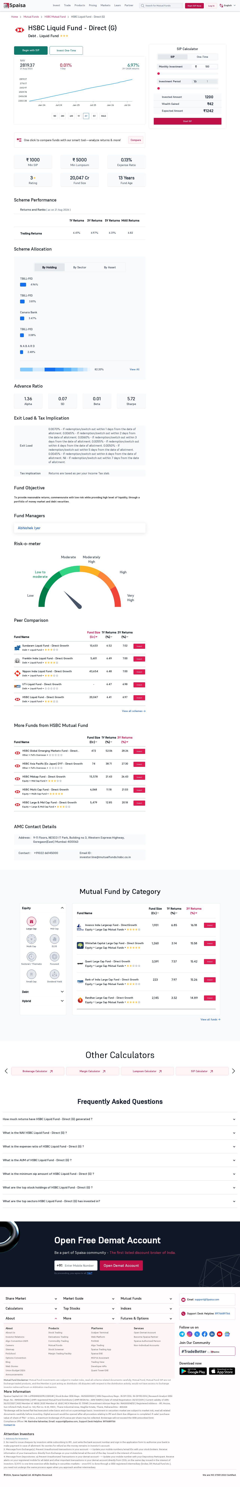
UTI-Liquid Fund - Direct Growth (42, 684)
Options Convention (16, 1357)
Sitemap (10, 1349)
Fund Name (21, 637)
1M (54, 115)
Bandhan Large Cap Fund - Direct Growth (109, 997)
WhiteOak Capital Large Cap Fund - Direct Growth (114, 943)
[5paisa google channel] (227, 1334)
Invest (56, 5)
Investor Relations (15, 1336)
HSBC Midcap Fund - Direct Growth (43, 776)
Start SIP (187, 121)
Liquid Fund (49, 35)
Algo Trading (97, 1345)
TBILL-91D (26, 278)
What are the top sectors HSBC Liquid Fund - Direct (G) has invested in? (51, 1201)
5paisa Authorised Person (147, 1341)
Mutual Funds (31, 16)
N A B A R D (27, 346)
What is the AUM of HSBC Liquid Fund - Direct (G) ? (37, 1160)
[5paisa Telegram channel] (182, 1334)
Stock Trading (55, 1332)
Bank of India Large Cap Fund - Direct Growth (112, 979)
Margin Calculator (90, 1071)
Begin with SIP (30, 50)
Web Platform (98, 1336)
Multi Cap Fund (39, 793)
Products (79, 5)
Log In (211, 5)
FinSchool (11, 1353)
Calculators (14, 1308)
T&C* (89, 1273)
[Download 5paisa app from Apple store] (222, 1372)
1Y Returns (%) (109, 634)
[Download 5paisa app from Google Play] (193, 1372)
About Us (10, 1332)
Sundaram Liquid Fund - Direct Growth (45, 645)
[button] (226, 5)
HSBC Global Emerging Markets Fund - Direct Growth (50, 751)
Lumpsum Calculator (144, 1071)
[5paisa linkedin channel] (212, 1334)
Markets (105, 5)
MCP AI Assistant (100, 1357)
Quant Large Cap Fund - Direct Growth (107, 961)
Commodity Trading (58, 1341)
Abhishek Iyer (29, 527)
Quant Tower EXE (100, 1370)
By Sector (79, 267)
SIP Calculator (199, 1071)
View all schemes (132, 711)
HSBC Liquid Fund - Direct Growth (43, 697)
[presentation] (6, 1071)
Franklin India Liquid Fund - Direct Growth (47, 658)
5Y (94, 115)
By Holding (49, 267)
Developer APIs (99, 1366)
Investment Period (170, 81)
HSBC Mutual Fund (55, 16)
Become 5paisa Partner (146, 1336)
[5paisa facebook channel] (204, 1334)
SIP (173, 56)
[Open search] (143, 6)
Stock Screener (56, 1349)
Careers (10, 1345)
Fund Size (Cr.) (93, 634)
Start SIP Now (194, 5)
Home (14, 16)
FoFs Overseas (38, 755)
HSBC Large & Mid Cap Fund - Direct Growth (49, 802)
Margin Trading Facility (59, 1353)
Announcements (14, 1374)
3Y (86, 115)
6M (71, 115)
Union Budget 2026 (15, 1370)
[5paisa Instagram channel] (189, 1334)
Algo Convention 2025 (17, 1341)
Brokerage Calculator (34, 1071)
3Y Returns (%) (125, 634)
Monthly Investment (171, 66)
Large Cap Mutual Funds (109, 929)
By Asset (110, 267)
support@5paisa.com (207, 1299)
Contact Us (9, 1424)
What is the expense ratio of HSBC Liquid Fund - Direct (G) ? (43, 1146)
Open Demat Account (121, 1265)
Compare (136, 140)
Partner (128, 5)
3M (62, 115)
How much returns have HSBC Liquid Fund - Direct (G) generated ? (47, 1119)
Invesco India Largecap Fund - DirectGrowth (111, 925)
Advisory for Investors (17, 1438)
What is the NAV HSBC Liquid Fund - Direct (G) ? (35, 1133)
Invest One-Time (66, 50)
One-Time (202, 56)
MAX (103, 115)
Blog (8, 1362)
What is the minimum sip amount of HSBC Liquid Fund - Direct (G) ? (48, 1174)
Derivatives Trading (58, 1336)
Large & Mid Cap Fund (43, 806)
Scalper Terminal (99, 1332)
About (9, 1328)
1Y (79, 115)
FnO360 (95, 1341)
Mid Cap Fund (38, 780)
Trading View (97, 1362)
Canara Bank (28, 312)
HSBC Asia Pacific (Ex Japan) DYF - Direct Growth (52, 763)
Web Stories (12, 1366)
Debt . (33, 35)
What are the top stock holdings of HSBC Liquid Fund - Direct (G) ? (48, 1187)
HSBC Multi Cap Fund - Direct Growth (45, 789)
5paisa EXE (97, 1353)
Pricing (93, 5)
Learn (117, 5)
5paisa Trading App (101, 1349)
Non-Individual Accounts (146, 1345)
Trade (67, 5)
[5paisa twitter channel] (197, 1334)
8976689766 (222, 1313)
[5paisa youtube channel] (219, 1334)
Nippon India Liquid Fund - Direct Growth (47, 671)
